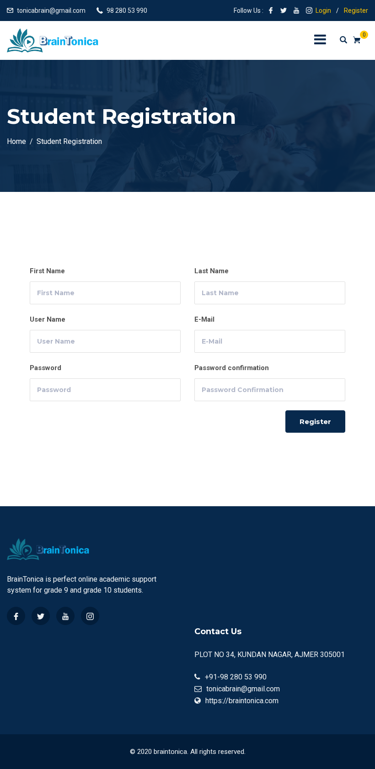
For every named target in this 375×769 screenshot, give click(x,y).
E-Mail (204, 319)
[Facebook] (16, 616)
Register (356, 10)
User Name (47, 319)
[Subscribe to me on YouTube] (296, 10)
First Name (47, 271)
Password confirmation (231, 368)
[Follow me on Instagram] (309, 10)
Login (323, 10)
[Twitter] (41, 616)
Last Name (211, 271)
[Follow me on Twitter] (283, 10)
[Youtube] (65, 616)
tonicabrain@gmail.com (51, 10)
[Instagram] (90, 616)
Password (45, 368)
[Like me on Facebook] (271, 10)
